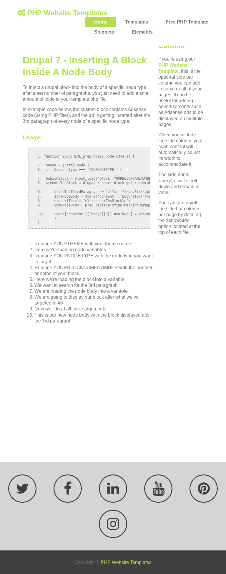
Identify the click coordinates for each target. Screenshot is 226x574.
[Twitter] (22, 491)
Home (100, 21)
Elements (142, 31)
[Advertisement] (90, 391)
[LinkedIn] (112, 491)
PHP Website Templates (67, 13)
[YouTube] (157, 491)
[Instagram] (113, 527)
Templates (136, 21)
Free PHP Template (187, 21)
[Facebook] (67, 491)
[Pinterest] (203, 491)
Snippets (104, 31)
